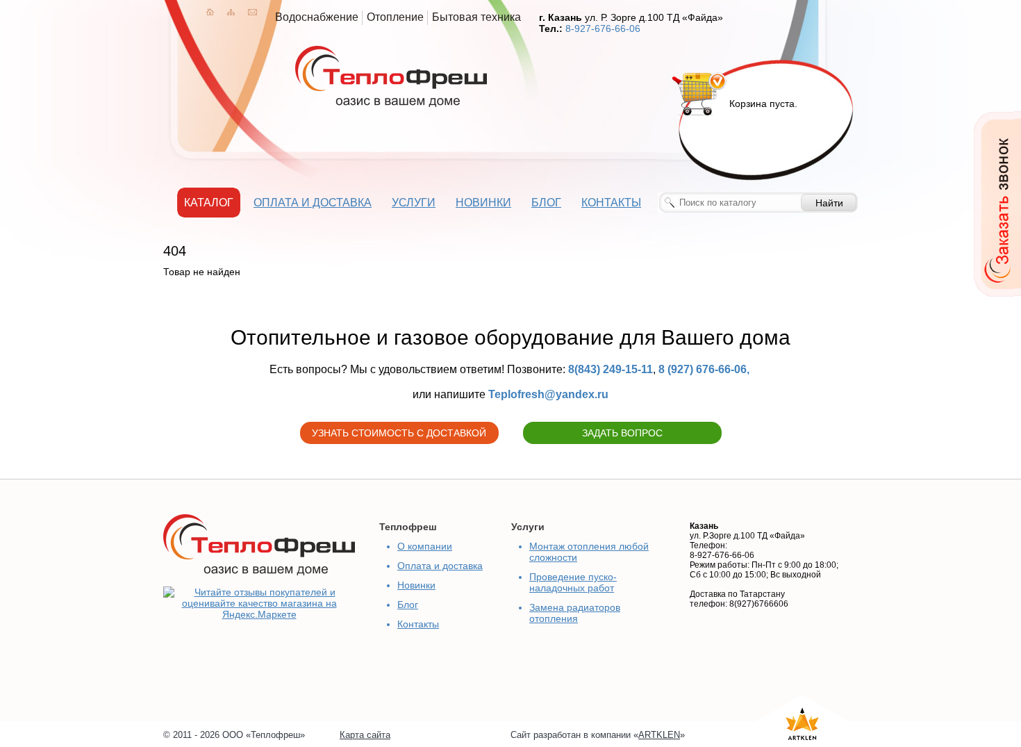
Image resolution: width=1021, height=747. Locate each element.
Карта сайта (365, 735)
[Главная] (210, 11)
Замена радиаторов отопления (574, 613)
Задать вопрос (622, 432)
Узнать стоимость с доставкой (399, 432)
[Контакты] (252, 11)
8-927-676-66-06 (602, 28)
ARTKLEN (659, 735)
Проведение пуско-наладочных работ (573, 582)
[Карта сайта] (231, 11)
